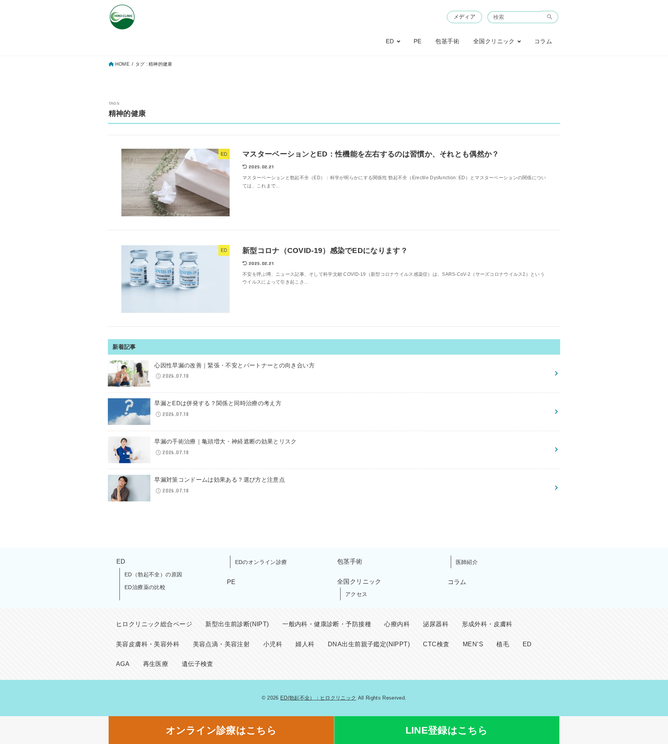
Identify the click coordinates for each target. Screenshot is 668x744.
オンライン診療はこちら (221, 730)
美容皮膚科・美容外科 (147, 644)
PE (418, 41)
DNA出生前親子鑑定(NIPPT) (369, 644)
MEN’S (473, 644)
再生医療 (156, 664)
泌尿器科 (435, 624)
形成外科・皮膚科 (487, 624)
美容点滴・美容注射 (221, 644)
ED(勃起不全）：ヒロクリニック (318, 698)
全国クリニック (494, 41)
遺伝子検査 (197, 664)
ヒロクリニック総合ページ (154, 624)
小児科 (272, 644)
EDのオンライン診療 (261, 562)
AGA (123, 664)
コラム (543, 41)
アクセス (356, 594)
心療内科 (397, 624)
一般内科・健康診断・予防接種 (326, 624)
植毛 (502, 644)
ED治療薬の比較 (144, 587)
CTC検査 (436, 644)
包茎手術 (447, 41)
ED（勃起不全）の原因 (153, 574)
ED (390, 41)
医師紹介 (467, 562)
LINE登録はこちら (447, 730)
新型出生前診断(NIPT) (237, 624)
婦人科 (304, 644)
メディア (464, 17)
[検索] (550, 17)
